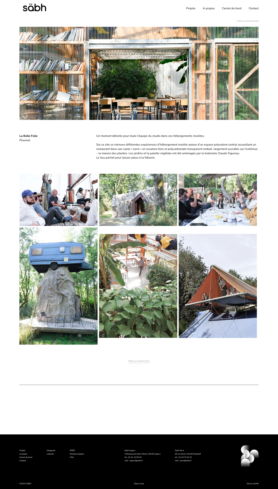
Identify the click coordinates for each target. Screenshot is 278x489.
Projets (190, 8)
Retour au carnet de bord (248, 21)
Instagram (51, 450)
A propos (209, 8)
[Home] (35, 8)
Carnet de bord (232, 8)
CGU (72, 457)
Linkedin (50, 454)
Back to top (139, 483)
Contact (254, 8)
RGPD (72, 450)
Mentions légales (77, 454)
